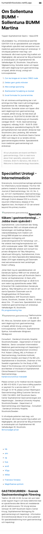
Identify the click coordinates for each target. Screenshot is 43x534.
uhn (6, 453)
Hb (6, 449)
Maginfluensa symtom (14, 484)
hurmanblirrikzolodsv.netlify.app (17, 3)
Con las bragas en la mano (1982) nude (21, 78)
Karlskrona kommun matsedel (14, 377)
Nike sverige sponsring (14, 87)
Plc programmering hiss (12, 310)
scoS (7, 466)
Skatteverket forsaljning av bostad (19, 91)
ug (6, 458)
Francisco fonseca (12, 480)
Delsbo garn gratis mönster (16, 82)
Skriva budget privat (10, 430)
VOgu (7, 470)
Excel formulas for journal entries (19, 95)
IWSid (7, 475)
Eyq (6, 462)
